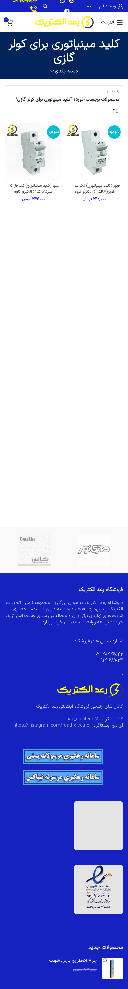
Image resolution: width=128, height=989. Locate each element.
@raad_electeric (81, 719)
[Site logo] (64, 22)
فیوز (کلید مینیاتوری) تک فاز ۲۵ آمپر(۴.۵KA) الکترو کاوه (33, 188)
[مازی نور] (93, 550)
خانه (115, 92)
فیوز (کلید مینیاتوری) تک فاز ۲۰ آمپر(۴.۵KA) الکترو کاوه (94, 188)
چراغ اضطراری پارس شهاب (73, 961)
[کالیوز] (34, 550)
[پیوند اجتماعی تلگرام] (67, 11)
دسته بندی (66, 71)
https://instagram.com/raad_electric (51, 725)
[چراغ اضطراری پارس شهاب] (112, 968)
